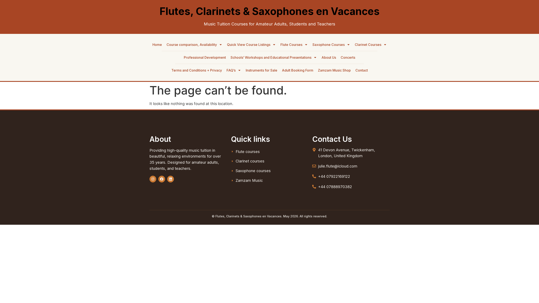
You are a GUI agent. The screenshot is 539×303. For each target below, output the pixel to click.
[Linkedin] (170, 179)
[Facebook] (161, 179)
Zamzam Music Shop (334, 70)
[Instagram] (152, 179)
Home (157, 45)
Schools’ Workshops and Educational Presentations (271, 57)
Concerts (348, 57)
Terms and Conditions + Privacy (196, 70)
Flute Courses (291, 45)
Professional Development (205, 57)
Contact (361, 70)
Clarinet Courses (368, 45)
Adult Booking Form (297, 70)
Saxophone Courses (328, 45)
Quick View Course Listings (248, 45)
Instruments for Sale (261, 70)
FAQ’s (231, 70)
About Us (329, 57)
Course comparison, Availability (192, 45)
